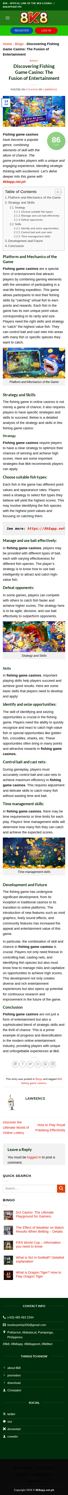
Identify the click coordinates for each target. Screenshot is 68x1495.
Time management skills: (36, 236)
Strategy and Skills (21, 202)
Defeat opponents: (32, 219)
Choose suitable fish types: (37, 211)
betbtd (4, 1448)
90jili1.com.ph (23, 1467)
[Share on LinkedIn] (52, 1064)
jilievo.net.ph (45, 1467)
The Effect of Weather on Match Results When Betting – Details (40, 1229)
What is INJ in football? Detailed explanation (40, 1259)
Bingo (19, 44)
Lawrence (50, 89)
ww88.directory (43, 1474)
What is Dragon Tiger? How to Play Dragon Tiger (38, 1274)
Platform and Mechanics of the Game (34, 197)
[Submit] (61, 1189)
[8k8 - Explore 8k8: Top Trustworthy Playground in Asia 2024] (34, 17)
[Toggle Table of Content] (56, 192)
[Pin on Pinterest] (45, 1064)
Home (7, 44)
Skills (18, 224)
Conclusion (16, 246)
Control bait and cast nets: (37, 232)
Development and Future (25, 241)
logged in (34, 1157)
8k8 (59, 1078)
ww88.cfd (22, 1474)
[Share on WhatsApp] (15, 1064)
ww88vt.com (34, 1481)
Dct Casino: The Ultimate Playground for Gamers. (35, 1214)
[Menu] (7, 17)
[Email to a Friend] (37, 1064)
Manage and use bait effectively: (40, 215)
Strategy (20, 207)
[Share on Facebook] (22, 1064)
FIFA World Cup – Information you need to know (38, 1244)
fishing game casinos (33, 1083)
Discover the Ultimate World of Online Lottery (16, 1127)
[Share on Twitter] (30, 1064)
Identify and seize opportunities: (40, 228)
